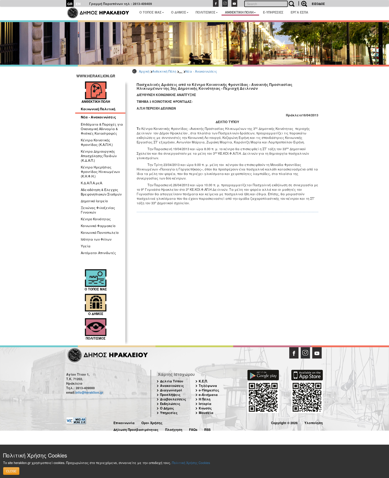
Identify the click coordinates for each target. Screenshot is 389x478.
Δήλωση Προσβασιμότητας (135, 429)
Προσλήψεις (170, 394)
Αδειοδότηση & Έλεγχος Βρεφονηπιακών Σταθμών (101, 191)
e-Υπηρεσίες (209, 390)
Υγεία (85, 246)
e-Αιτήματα (208, 394)
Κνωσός (205, 408)
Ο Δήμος (167, 408)
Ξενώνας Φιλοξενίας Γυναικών (98, 209)
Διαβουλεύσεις (173, 399)
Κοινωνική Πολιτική (98, 108)
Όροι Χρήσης (152, 422)
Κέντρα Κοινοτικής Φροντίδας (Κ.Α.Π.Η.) (97, 142)
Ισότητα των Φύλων (96, 239)
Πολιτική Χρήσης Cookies (191, 462)
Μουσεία (206, 412)
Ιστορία (205, 403)
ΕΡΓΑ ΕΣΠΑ (299, 12)
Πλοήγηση (173, 429)
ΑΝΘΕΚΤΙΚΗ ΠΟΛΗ (239, 12)
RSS (207, 429)
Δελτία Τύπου (171, 381)
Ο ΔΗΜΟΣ (178, 12)
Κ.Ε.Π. (203, 381)
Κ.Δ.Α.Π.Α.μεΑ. (92, 183)
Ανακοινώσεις (172, 385)
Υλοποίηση (313, 422)
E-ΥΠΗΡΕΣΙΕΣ (273, 12)
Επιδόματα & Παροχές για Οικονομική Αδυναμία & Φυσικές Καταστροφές (102, 129)
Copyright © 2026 (284, 422)
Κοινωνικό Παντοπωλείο (100, 232)
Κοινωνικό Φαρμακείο (98, 225)
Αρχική (144, 71)
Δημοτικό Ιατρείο (94, 201)
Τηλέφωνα (208, 385)
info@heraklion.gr (89, 392)
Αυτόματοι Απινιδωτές (98, 252)
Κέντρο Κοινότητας (96, 219)
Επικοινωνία (124, 422)
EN (78, 3)
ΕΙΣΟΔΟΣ (318, 4)
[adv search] (303, 3)
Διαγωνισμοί (171, 390)
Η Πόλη (204, 399)
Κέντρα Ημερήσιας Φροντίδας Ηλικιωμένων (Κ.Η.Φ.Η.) (100, 171)
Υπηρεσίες (169, 412)
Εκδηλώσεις (170, 403)
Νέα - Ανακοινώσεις (201, 71)
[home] (101, 13)
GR (69, 3)
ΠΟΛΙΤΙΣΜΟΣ (205, 12)
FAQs (193, 429)
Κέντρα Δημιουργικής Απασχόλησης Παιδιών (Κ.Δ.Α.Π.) (99, 156)
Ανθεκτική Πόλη (164, 71)
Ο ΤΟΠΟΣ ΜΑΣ (150, 12)
